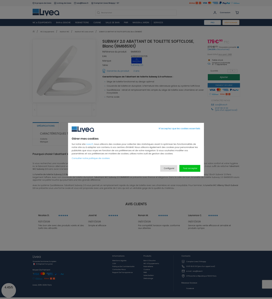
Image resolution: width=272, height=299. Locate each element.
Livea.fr (89, 144)
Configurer (169, 168)
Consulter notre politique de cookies (91, 158)
